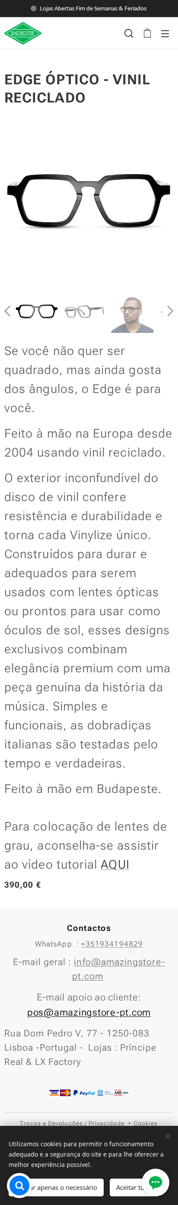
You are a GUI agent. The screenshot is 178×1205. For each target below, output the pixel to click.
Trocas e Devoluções (51, 1123)
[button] (129, 33)
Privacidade (106, 1123)
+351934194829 (112, 944)
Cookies (146, 1123)
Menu (165, 33)
